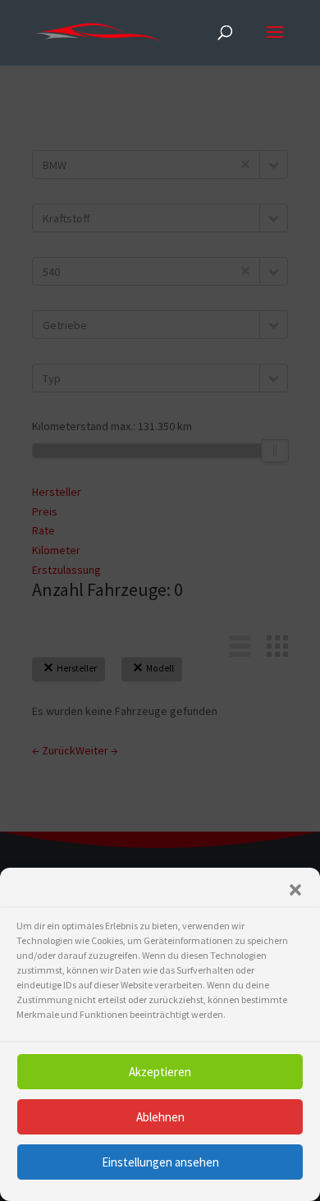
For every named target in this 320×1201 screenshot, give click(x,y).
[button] (295, 890)
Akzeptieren (160, 1072)
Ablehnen (160, 1117)
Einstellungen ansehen (160, 1162)
